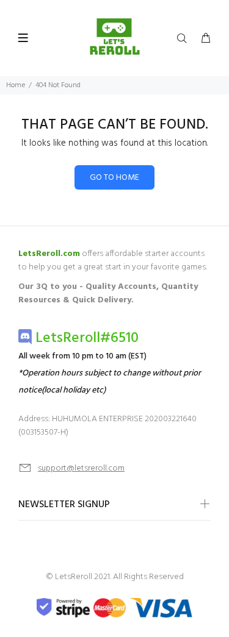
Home (15, 85)
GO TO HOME (114, 178)
